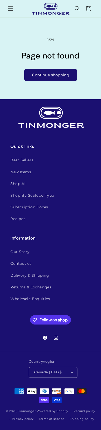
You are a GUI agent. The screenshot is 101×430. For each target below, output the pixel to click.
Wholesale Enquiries (30, 298)
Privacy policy (23, 419)
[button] (10, 8)
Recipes (17, 218)
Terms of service (51, 419)
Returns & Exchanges (30, 287)
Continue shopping (50, 74)
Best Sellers (21, 160)
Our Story (20, 251)
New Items (20, 172)
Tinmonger (27, 411)
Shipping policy (82, 419)
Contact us (21, 263)
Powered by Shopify (53, 411)
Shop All (18, 183)
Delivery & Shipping (29, 275)
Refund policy (84, 411)
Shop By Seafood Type (32, 195)
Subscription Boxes (29, 207)
